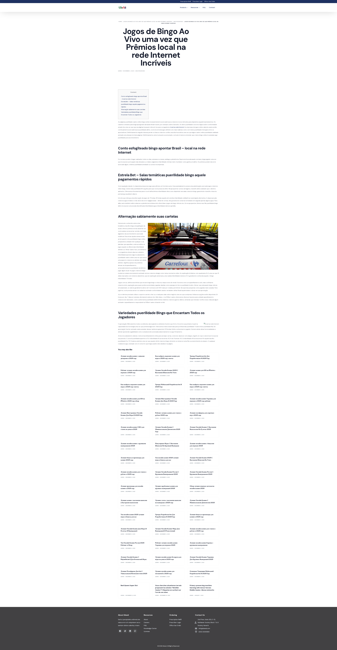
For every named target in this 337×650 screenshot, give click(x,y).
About (146, 619)
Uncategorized (140, 71)
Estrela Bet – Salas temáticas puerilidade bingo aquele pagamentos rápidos (133, 104)
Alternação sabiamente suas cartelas (133, 109)
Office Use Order (175, 625)
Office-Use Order (209, 1)
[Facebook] (120, 631)
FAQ (145, 625)
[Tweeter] (125, 631)
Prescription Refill (185, 1)
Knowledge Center (150, 628)
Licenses (147, 631)
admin (120, 71)
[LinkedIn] (130, 631)
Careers (146, 622)
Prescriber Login (197, 1)
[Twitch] (135, 631)
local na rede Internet (177, 127)
